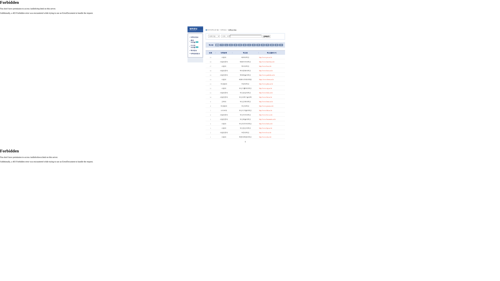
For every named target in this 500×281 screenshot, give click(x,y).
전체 (217, 45)
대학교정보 (194, 37)
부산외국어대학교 (245, 124)
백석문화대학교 (245, 71)
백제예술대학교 (245, 75)
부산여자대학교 (245, 115)
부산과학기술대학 (245, 97)
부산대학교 (245, 106)
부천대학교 (245, 132)
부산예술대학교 (245, 119)
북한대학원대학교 (245, 137)
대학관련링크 (195, 54)
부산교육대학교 (245, 102)
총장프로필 (193, 41)
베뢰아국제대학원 (245, 79)
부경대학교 (245, 84)
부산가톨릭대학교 (245, 88)
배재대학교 (245, 57)
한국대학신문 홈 (213, 30)
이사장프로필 (193, 46)
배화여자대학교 (245, 62)
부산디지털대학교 (245, 110)
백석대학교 (245, 66)
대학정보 (223, 30)
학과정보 (194, 50)
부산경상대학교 (245, 93)
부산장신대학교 (245, 128)
